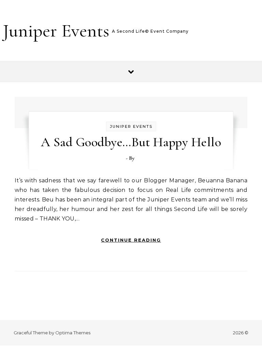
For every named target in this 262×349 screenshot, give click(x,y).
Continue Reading (131, 240)
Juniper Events (56, 30)
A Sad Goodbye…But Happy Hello (131, 142)
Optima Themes (72, 332)
